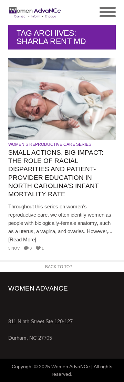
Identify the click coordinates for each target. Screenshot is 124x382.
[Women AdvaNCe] (35, 12)
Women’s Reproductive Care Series (49, 144)
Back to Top (58, 266)
